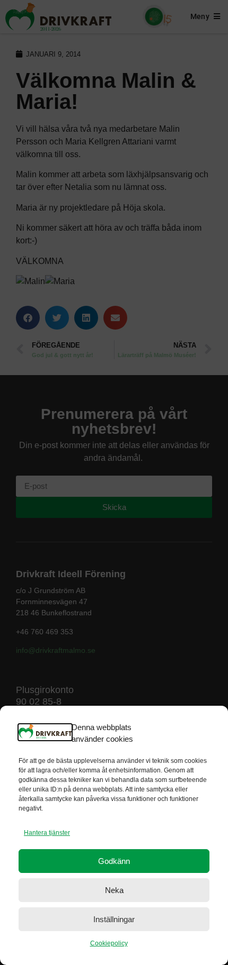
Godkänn (114, 861)
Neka (114, 890)
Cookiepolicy (109, 943)
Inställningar (114, 919)
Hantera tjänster (47, 832)
